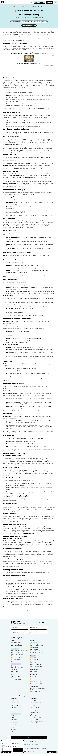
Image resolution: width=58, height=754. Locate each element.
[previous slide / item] (4, 66)
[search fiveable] (31, 2)
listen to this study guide (30, 25)
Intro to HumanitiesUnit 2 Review (29, 11)
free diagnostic (39, 2)
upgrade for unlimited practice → (29, 738)
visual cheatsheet (16, 21)
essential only (7, 749)
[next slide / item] (54, 66)
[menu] (55, 2)
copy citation (38, 21)
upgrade (49, 2)
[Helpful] (28, 610)
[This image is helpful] (52, 65)
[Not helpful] (30, 610)
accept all (18, 750)
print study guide (28, 21)
